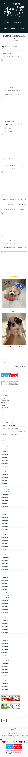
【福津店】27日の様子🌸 (7, 362)
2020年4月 (3, 649)
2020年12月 (4, 626)
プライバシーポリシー (14, 729)
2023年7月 (3, 537)
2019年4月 (3, 680)
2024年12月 (4, 489)
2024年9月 (3, 497)
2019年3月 (3, 683)
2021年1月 (3, 623)
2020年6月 (3, 643)
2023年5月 (3, 543)
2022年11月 (4, 560)
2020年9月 (3, 635)
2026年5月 (3, 451)
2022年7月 (3, 572)
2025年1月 (3, 486)
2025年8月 (3, 466)
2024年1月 (3, 520)
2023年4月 (3, 546)
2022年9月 (3, 566)
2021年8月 (3, 603)
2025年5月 (3, 474)
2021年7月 (3, 606)
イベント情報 (4, 395)
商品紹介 (3, 402)
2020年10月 (4, 632)
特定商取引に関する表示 (14, 731)
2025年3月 (3, 480)
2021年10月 (4, 597)
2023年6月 (3, 540)
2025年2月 (3, 483)
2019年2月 (3, 686)
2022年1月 (3, 589)
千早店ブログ (17, 40)
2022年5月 (3, 577)
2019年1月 (3, 689)
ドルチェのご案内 (11, 28)
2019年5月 (3, 678)
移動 (2, 409)
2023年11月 (4, 526)
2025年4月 (3, 477)
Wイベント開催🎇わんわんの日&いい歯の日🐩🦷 (14, 346)
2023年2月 (3, 552)
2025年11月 (4, 457)
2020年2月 (3, 655)
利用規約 (14, 728)
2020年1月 (3, 658)
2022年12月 (4, 557)
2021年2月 (3, 620)
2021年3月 (3, 617)
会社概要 (17, 28)
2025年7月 (3, 469)
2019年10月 (4, 663)
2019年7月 (3, 672)
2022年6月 (3, 575)
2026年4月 (3, 454)
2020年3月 (3, 652)
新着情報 (22, 28)
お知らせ (3, 398)
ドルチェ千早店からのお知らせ (14, 350)
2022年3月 (3, 583)
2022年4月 (3, 580)
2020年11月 (4, 629)
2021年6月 (3, 609)
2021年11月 (4, 595)
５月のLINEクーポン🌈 (6, 428)
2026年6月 (3, 448)
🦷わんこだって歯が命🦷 (7, 425)
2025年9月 (3, 463)
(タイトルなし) (4, 422)
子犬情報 (3, 405)
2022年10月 (4, 563)
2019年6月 (3, 675)
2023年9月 (3, 532)
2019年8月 (3, 669)
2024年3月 (3, 514)
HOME (5, 28)
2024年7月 (3, 503)
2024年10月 (4, 494)
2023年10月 (4, 529)
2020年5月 (3, 646)
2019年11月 (4, 660)
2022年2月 (3, 586)
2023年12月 (4, 523)
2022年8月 (3, 569)
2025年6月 (3, 471)
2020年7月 (3, 640)
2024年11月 (4, 491)
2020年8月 (3, 637)
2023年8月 (3, 534)
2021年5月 (3, 612)
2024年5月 (3, 509)
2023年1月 (3, 554)
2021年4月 (3, 615)
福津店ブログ (4, 407)
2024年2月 (3, 517)
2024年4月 (3, 512)
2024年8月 (3, 500)
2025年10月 (4, 460)
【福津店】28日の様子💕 (20, 366)
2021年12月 (4, 592)
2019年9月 (3, 666)
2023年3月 (3, 549)
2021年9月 (3, 600)
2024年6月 (3, 506)
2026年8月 (3, 446)
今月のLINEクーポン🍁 (6, 434)
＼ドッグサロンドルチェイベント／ (9, 431)
